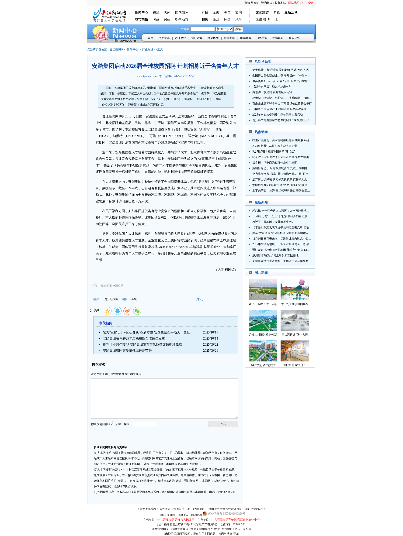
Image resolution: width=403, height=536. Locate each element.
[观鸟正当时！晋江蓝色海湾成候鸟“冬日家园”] (263, 299)
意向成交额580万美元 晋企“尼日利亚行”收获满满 (282, 185)
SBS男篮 (262, 38)
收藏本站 (280, 2)
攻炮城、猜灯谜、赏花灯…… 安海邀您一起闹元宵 (283, 98)
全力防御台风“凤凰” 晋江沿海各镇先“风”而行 (280, 173)
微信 (259, 19)
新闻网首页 (252, 2)
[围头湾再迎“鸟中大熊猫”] (295, 330)
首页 (150, 38)
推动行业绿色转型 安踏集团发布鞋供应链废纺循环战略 (142, 344)
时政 (156, 19)
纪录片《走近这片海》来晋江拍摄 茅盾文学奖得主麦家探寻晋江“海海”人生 (298, 157)
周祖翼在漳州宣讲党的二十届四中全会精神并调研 (283, 261)
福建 (156, 12)
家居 (227, 19)
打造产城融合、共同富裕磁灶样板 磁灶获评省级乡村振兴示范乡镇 (293, 140)
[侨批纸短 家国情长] (295, 360)
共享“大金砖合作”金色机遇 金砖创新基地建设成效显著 (286, 233)
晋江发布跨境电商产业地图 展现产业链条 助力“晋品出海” (287, 249)
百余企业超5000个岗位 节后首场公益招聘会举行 (282, 103)
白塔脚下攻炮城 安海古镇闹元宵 (272, 92)
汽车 (238, 19)
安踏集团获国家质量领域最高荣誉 (127, 350)
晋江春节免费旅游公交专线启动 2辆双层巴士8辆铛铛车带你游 (290, 120)
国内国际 (181, 12)
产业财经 (180, 38)
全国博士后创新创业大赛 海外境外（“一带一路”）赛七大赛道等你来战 (295, 75)
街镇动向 (181, 19)
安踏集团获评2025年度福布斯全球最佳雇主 (134, 338)
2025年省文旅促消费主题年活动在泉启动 (277, 114)
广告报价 (307, 2)
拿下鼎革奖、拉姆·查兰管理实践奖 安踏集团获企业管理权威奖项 (292, 190)
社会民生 (213, 38)
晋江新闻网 (117, 49)
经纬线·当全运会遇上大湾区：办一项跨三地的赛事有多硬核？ (290, 210)
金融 (216, 12)
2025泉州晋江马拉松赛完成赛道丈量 (274, 146)
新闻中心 (132, 49)
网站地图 (293, 2)
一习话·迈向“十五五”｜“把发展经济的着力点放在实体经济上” (290, 216)
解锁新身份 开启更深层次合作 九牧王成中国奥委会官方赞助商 (290, 168)
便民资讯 (164, 38)
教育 (227, 12)
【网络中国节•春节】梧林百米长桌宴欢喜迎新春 (282, 109)
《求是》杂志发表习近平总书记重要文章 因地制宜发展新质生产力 (293, 227)
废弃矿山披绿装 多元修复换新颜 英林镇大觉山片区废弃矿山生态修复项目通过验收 (303, 179)
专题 (276, 12)
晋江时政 (196, 38)
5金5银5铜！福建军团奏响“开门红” (273, 151)
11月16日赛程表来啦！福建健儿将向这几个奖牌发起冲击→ (288, 238)
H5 (276, 19)
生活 (216, 19)
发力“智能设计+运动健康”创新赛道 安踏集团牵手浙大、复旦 (146, 332)
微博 (266, 19)
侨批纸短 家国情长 (294, 365)
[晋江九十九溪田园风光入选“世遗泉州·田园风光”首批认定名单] (295, 299)
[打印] (199, 299)
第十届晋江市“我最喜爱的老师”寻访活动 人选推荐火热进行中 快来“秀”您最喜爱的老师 (305, 70)
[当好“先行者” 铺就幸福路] (263, 360)
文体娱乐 (278, 38)
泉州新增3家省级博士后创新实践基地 (275, 255)
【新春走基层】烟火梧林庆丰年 (272, 86)
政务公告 (294, 38)
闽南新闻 (245, 38)
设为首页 (266, 2)
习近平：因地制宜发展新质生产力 (273, 221)
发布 (223, 424)
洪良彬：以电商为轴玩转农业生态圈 (274, 162)
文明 (238, 12)
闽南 (167, 12)
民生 (167, 19)
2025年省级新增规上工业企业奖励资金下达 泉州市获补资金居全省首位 (296, 244)
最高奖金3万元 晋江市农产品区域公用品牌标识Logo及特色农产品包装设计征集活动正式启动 (309, 81)
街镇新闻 (229, 38)
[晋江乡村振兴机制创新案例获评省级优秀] (263, 330)
